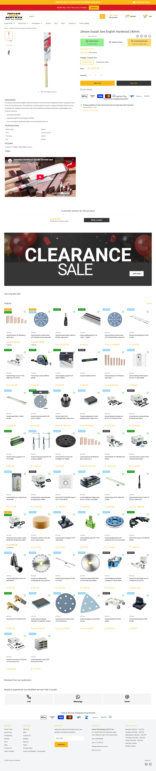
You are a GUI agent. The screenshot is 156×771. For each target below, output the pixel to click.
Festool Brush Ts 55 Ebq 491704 (16, 619)
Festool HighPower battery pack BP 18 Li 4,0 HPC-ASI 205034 (89, 498)
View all (149, 303)
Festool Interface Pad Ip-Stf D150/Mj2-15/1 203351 (64, 458)
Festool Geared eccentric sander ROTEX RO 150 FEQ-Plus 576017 (16, 539)
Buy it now (133, 83)
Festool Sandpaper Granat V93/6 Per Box (90, 620)
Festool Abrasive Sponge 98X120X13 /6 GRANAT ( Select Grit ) (40, 620)
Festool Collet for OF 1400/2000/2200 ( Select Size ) (65, 417)
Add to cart (97, 83)
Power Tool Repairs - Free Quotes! (34, 751)
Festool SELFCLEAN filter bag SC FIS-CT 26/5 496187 (66, 498)
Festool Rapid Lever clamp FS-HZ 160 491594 (16, 498)
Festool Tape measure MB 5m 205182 (40, 377)
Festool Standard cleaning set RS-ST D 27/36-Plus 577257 (114, 417)
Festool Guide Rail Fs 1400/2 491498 (15, 417)
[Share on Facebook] (137, 35)
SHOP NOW (137, 274)
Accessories (36, 23)
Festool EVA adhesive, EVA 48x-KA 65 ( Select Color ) (40, 539)
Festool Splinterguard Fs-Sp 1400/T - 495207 (88, 336)
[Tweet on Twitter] (145, 35)
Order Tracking (84, 23)
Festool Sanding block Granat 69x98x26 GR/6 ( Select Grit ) (89, 417)
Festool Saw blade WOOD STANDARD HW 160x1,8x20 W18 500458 (41, 580)
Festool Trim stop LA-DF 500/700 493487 (139, 539)
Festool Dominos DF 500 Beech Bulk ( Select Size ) (89, 458)
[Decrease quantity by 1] (90, 75)
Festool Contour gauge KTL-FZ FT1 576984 (15, 458)
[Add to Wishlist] (25, 312)
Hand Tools (22, 23)
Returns (25, 742)
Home (6, 28)
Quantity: (83, 75)
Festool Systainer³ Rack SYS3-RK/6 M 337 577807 (40, 660)
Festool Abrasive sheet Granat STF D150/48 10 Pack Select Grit (41, 336)
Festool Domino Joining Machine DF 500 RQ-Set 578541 (139, 417)
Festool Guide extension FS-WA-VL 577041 (65, 579)
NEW (63, 23)
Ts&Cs (25, 745)
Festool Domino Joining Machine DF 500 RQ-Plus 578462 (41, 498)
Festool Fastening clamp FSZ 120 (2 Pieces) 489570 (41, 458)
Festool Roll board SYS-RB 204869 (113, 620)
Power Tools (8, 23)
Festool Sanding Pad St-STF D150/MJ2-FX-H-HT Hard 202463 (115, 539)
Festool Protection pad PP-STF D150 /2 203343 (40, 417)
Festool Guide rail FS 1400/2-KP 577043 (114, 498)
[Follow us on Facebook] (146, 764)
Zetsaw (82, 36)
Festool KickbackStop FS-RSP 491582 (138, 620)
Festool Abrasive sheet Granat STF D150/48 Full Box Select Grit (114, 336)
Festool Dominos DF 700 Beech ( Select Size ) (114, 377)
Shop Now (94, 7)
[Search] (102, 16)
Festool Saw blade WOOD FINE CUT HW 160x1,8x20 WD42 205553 (89, 580)
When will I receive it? (87, 49)
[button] (84, 52)
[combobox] (64, 16)
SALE (56, 23)
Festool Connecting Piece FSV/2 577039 (139, 336)
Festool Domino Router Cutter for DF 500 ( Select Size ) (65, 336)
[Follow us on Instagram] (150, 764)
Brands (48, 23)
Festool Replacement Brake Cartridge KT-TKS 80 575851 (113, 579)
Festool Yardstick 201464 (88, 376)
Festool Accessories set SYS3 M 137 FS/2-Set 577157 (16, 660)
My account (113, 17)
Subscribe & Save (143, 2)
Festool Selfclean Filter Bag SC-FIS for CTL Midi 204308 (138, 377)
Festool (8, 332)
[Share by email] (149, 35)
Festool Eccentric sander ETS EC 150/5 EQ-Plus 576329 (139, 458)
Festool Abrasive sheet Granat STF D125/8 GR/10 (65, 620)
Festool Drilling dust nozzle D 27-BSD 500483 (16, 579)
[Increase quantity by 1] (101, 75)
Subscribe (61, 744)
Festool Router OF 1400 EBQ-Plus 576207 (115, 458)
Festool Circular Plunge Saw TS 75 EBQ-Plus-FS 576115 (138, 579)
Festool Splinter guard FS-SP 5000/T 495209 (64, 377)
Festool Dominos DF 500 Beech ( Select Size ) (16, 336)
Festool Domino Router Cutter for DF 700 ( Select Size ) (139, 498)
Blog (24, 732)
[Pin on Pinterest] (141, 35)
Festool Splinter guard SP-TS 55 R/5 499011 (89, 539)
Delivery (25, 739)
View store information (90, 110)
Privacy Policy (27, 748)
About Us (26, 729)
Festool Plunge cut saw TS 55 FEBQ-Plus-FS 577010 (15, 377)
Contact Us (72, 23)
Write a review (96, 220)
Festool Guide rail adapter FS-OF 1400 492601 (65, 539)
